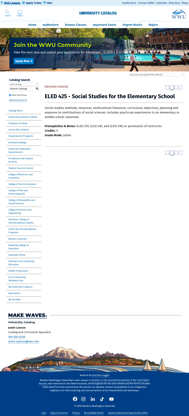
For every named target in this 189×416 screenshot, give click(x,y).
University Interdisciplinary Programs (22, 231)
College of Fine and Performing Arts (18, 192)
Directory (174, 3)
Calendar (161, 3)
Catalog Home (15, 110)
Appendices (14, 293)
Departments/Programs (20, 136)
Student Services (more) (20, 168)
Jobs (44, 413)
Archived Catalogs (17, 142)
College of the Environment (22, 184)
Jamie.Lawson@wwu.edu (23, 341)
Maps (185, 3)
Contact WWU (146, 3)
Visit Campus (12, 3)
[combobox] (156, 74)
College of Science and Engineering (19, 211)
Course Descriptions (18, 129)
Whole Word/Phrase (19, 95)
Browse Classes (75, 25)
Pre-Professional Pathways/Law (17, 279)
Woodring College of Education (18, 247)
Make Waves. (27, 315)
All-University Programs (20, 287)
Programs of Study (17, 123)
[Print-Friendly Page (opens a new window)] (176, 87)
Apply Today (34, 3)
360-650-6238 (16, 337)
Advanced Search (18, 100)
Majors (153, 25)
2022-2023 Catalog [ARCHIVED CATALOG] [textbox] (146, 75)
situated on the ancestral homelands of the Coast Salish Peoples (94, 382)
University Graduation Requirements (19, 150)
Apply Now (22, 61)
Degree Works (132, 25)
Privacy (76, 413)
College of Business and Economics (20, 176)
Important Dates (104, 25)
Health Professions (18, 271)
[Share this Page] (172, 88)
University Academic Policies (22, 117)
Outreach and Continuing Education (21, 263)
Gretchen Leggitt (100, 375)
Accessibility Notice (94, 413)
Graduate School (16, 255)
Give (49, 3)
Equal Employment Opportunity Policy (127, 413)
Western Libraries (17, 239)
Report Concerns (59, 413)
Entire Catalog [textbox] (15, 84)
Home (32, 25)
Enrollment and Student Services (20, 160)
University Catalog (98, 13)
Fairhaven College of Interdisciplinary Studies (21, 221)
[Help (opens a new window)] (180, 87)
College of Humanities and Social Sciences (21, 202)
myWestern (129, 3)
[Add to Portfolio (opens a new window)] (167, 87)
